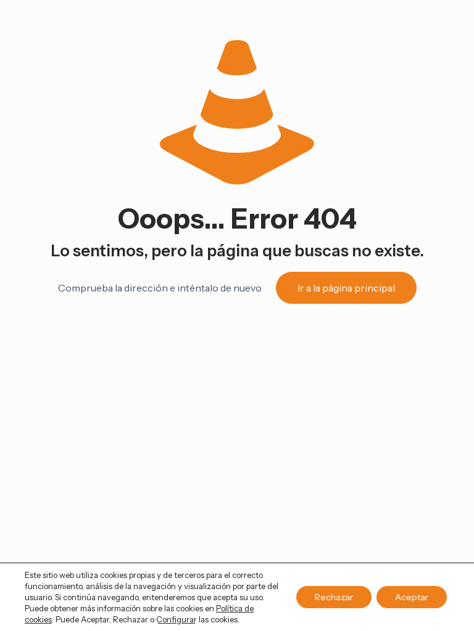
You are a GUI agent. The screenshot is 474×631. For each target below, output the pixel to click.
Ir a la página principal (346, 288)
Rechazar (334, 597)
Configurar (176, 619)
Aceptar (411, 597)
